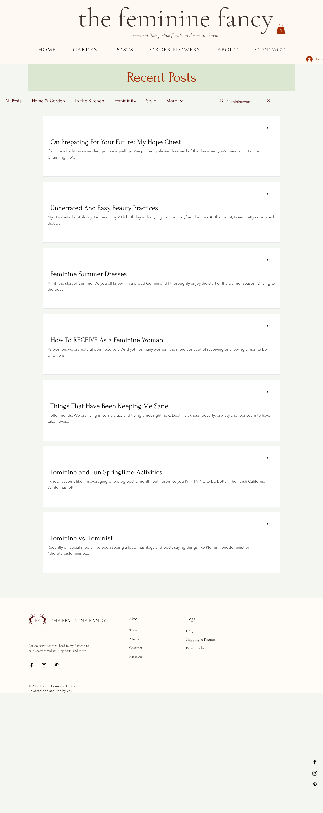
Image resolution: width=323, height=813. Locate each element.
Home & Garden (48, 101)
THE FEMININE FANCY (78, 621)
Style (151, 101)
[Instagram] (315, 773)
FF (37, 621)
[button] (281, 29)
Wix (69, 691)
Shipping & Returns (201, 639)
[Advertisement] (151, 728)
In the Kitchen (89, 101)
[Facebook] (315, 762)
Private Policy (196, 648)
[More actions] (269, 129)
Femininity (125, 101)
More (171, 101)
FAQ (189, 631)
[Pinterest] (315, 784)
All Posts (13, 101)
